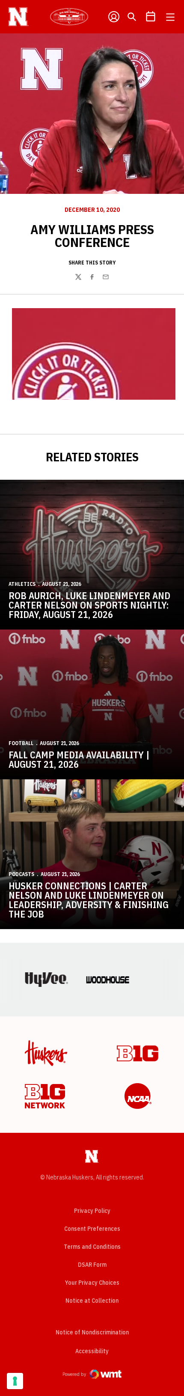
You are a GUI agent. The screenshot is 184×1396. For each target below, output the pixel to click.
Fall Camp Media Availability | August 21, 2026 (79, 759)
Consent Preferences (92, 1229)
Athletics (22, 584)
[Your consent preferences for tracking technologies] (15, 1381)
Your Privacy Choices (92, 1282)
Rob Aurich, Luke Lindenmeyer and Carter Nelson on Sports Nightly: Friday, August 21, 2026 (89, 605)
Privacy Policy (92, 1211)
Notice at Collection (92, 1300)
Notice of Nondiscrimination (92, 1332)
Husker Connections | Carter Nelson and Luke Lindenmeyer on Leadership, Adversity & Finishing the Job (89, 899)
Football (21, 743)
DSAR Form (92, 1264)
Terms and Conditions (92, 1246)
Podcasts (21, 874)
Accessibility (92, 1351)
